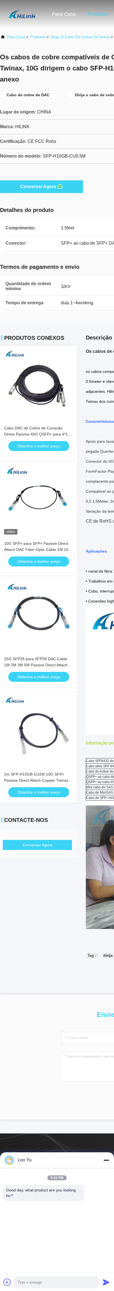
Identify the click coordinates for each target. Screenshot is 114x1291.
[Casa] (22, 14)
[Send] (106, 1282)
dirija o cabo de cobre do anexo (80, 37)
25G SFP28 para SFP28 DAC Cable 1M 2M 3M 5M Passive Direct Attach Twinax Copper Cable (36, 665)
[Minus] (106, 1160)
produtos (38, 37)
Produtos (98, 14)
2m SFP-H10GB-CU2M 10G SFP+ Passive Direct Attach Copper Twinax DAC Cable (36, 780)
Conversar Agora (38, 186)
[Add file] (7, 1282)
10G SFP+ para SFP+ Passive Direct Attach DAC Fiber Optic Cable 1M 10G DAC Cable (37, 549)
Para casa (64, 14)
